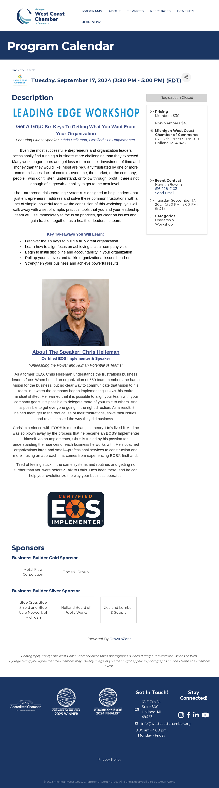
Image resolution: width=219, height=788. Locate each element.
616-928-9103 (166, 189)
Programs (92, 11)
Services (135, 11)
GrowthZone (121, 639)
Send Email (164, 193)
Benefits (185, 11)
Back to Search (23, 70)
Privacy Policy (109, 759)
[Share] (186, 77)
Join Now (91, 22)
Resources (160, 11)
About (114, 11)
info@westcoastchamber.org (166, 724)
